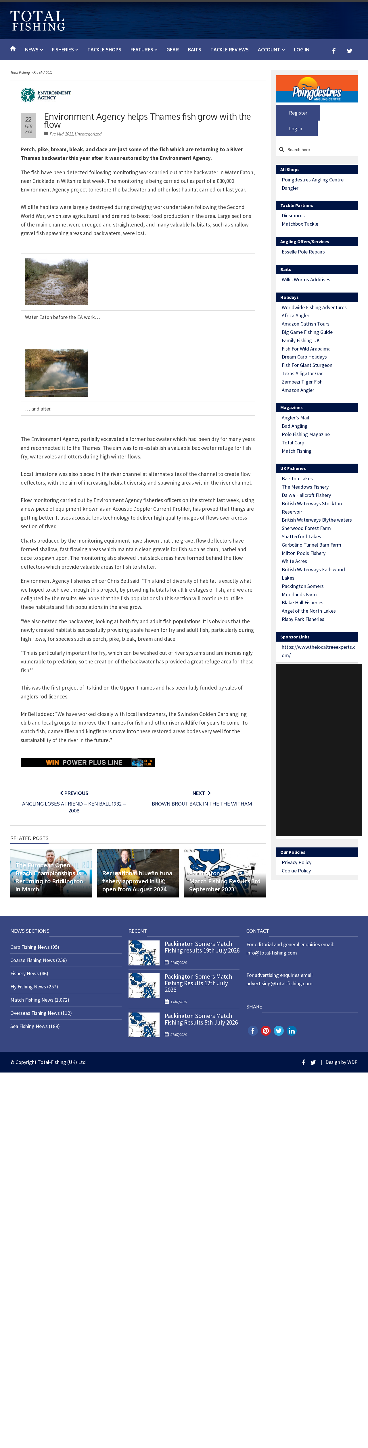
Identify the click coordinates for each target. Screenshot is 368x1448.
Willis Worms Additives (306, 279)
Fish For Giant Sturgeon (307, 365)
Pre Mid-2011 (61, 134)
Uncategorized (88, 134)
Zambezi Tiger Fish (302, 381)
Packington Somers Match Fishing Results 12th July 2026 (198, 983)
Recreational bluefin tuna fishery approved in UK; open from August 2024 (137, 881)
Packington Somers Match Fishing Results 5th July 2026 (201, 1019)
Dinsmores (293, 215)
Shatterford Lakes (301, 536)
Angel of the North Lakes (309, 610)
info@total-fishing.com (271, 952)
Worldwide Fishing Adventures (314, 307)
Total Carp (293, 442)
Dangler (290, 188)
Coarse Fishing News (32, 960)
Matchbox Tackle (300, 223)
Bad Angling (295, 426)
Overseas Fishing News (35, 1013)
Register (298, 112)
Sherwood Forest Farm (306, 528)
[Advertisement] (319, 750)
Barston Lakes (297, 478)
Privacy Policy (296, 862)
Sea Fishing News (29, 1026)
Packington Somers (303, 586)
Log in (301, 50)
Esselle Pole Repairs (303, 251)
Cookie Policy (296, 870)
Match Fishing (297, 451)
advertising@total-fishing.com (279, 983)
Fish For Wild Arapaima (306, 348)
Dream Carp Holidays (304, 356)
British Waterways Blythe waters (317, 519)
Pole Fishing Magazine (306, 434)
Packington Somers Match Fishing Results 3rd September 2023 (224, 881)
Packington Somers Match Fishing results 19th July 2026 (202, 947)
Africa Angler (295, 315)
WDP (352, 1062)
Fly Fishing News (28, 986)
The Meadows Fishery (305, 486)
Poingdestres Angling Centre (313, 179)
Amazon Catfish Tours (305, 323)
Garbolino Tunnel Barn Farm (311, 544)
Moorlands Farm (299, 594)
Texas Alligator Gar (302, 373)
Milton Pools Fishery (303, 553)
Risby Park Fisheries (303, 619)
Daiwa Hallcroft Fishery (306, 495)
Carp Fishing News (30, 947)
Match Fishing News (31, 999)
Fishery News (24, 973)
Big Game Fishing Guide (307, 332)
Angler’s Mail (295, 417)
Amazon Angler (298, 390)
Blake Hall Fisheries (302, 602)
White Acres (294, 561)
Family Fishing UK (301, 340)
